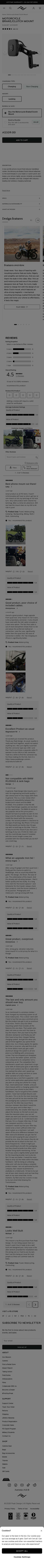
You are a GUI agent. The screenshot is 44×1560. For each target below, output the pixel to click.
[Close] (40, 1530)
